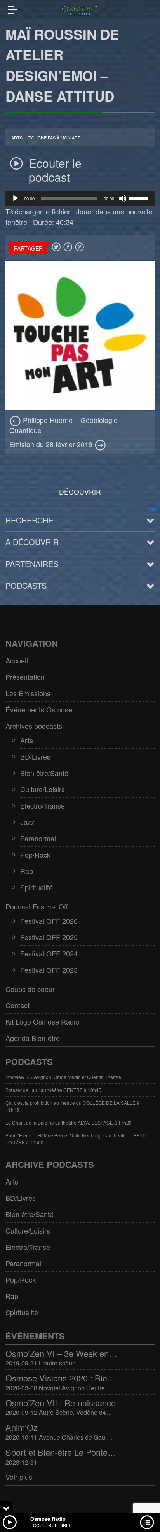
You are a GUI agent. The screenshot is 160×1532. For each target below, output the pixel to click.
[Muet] (123, 198)
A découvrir (32, 542)
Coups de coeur (30, 989)
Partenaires (31, 563)
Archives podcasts (33, 726)
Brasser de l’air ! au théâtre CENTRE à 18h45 (53, 1089)
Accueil (16, 660)
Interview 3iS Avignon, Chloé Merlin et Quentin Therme (63, 1077)
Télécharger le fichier (37, 211)
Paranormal (38, 838)
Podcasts (26, 585)
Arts (17, 137)
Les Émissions (27, 693)
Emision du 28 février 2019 (51, 444)
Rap (26, 871)
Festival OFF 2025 (49, 937)
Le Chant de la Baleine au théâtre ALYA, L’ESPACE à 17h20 (68, 1122)
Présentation (25, 677)
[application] (80, 198)
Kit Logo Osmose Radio (42, 1021)
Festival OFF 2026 (49, 921)
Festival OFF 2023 (49, 970)
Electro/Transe (42, 805)
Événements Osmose (38, 709)
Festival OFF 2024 (49, 953)
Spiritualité (36, 887)
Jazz (27, 822)
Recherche (29, 520)
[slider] (140, 198)
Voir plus (18, 1477)
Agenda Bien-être (32, 1038)
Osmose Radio (48, 1518)
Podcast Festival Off (36, 906)
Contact (17, 1005)
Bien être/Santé (44, 773)
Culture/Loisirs (42, 789)
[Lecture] (15, 198)
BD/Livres (35, 756)
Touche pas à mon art (54, 137)
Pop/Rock (35, 854)
